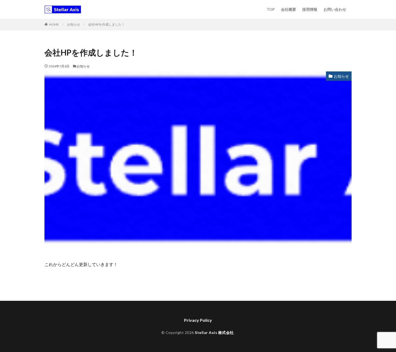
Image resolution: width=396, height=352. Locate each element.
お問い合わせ (335, 9)
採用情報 (309, 9)
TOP (271, 9)
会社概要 (288, 9)
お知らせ (73, 24)
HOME (54, 24)
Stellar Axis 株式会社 (214, 332)
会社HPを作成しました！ (106, 24)
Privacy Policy (198, 320)
